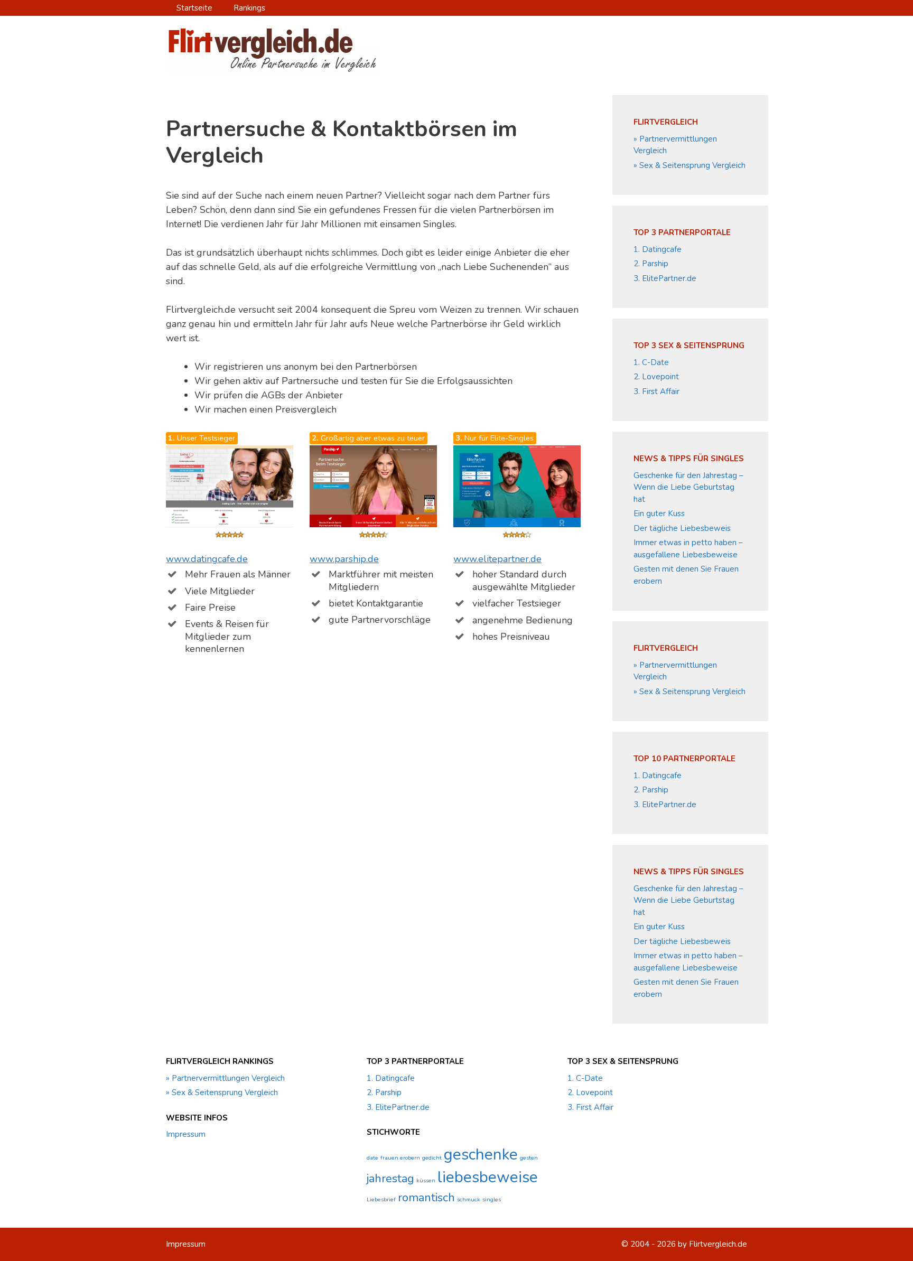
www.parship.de (344, 559)
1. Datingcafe (657, 249)
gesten (529, 1158)
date (372, 1158)
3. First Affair (656, 391)
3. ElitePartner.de (664, 278)
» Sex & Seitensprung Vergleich (689, 165)
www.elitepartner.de (497, 559)
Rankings (249, 8)
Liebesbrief (381, 1199)
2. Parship (650, 263)
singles (491, 1199)
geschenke (481, 1154)
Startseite (194, 8)
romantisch (426, 1198)
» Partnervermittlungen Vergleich (225, 1078)
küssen (425, 1180)
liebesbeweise (487, 1177)
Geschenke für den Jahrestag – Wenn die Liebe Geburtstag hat (688, 487)
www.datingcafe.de (207, 559)
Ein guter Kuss (659, 513)
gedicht (432, 1158)
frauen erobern (400, 1158)
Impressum (186, 1134)
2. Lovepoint (656, 376)
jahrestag (390, 1179)
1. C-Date (651, 362)
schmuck (468, 1199)
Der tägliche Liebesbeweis (682, 528)
